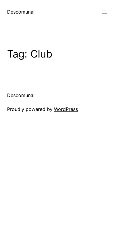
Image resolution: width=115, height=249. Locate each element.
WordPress (66, 109)
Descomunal (20, 12)
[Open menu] (104, 12)
